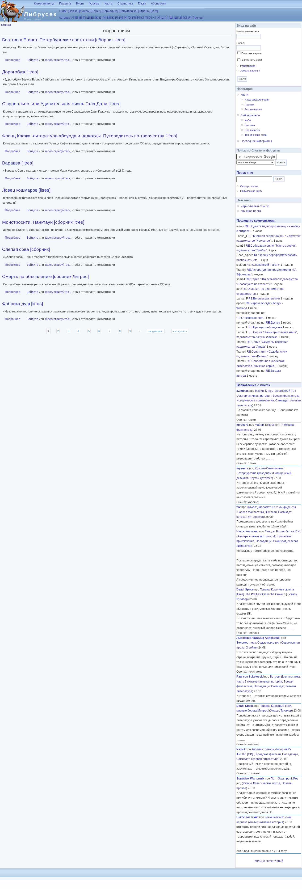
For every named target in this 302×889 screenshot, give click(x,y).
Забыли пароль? (250, 70)
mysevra (242, 424)
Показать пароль (251, 53)
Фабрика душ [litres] (22, 303)
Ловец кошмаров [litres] (26, 190)
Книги (244, 95)
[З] (100, 17)
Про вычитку (252, 130)
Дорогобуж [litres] (20, 71)
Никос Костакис (247, 531)
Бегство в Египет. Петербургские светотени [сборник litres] (63, 39)
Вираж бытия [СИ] (288, 531)
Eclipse (270, 424)
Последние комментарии (256, 220)
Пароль (240, 43)
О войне (251, 647)
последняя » (179, 331)
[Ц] (162, 17)
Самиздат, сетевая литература (257, 759)
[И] (104, 17)
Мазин (259, 390)
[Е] (92, 17)
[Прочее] (197, 17)
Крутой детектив (261, 478)
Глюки (142, 3)
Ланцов (270, 531)
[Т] (146, 17)
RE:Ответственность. (250, 318)
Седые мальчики (268, 642)
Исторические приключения (255, 400)
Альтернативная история (254, 395)
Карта (109, 3)
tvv (238, 507)
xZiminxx (242, 390)
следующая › (156, 331)
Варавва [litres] (17, 162)
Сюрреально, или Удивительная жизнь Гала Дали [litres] (61, 103)
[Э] (180, 17)
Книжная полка (44, 3)
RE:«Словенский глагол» (263, 264)
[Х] (158, 17)
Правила (65, 3)
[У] (150, 17)
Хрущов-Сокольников (269, 468)
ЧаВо (248, 120)
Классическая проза (266, 783)
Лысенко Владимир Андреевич (258, 638)
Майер (259, 424)
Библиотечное (250, 115)
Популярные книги (251, 191)
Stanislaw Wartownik (250, 778)
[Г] (84, 17)
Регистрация (247, 65)
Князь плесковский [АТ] (280, 390)
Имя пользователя (247, 31)
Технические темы (256, 134)
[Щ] (176, 17)
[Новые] (73, 11)
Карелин (257, 749)
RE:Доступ (273, 322)
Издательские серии (257, 99)
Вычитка (250, 125)
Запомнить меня (252, 59)
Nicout (240, 749)
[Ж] (96, 17)
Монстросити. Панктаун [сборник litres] (43, 222)
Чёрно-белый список (254, 206)
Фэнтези (271, 512)
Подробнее (12, 60)
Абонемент (158, 3)
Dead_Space (245, 589)
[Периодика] (110, 11)
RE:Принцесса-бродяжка (265, 327)
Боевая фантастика (286, 395)
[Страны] (144, 11)
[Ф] (154, 17)
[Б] (76, 17)
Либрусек (40, 14)
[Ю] (185, 17)
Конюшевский (274, 817)
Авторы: (64, 17)
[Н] (125, 17)
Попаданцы (264, 541)
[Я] (189, 17)
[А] (72, 17)
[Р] (138, 17)
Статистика (125, 3)
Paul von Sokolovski (250, 676)
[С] (142, 17)
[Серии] (96, 11)
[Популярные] (128, 11)
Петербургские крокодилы (254, 473)
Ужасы (293, 594)
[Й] (109, 17)
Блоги (80, 3)
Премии (249, 104)
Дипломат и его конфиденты (276, 507)
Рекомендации (253, 109)
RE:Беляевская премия (264, 298)
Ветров (275, 676)
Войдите (32, 60)
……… (270, 458)
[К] (112, 17)
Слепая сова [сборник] (26, 249)
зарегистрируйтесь (57, 60)
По (274, 778)
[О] (129, 17)
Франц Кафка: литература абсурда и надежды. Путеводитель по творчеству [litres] (89, 135)
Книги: (63, 11)
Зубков (251, 507)
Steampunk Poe (288, 778)
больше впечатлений (269, 861)
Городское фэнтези (268, 754)
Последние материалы (256, 141)
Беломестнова (246, 642)
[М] (121, 17)
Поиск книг (245, 172)
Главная (6, 24)
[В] (80, 17)
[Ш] (171, 17)
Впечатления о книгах (253, 385)
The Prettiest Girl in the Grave (264, 594)
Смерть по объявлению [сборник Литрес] (45, 276)
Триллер (242, 599)
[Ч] (166, 17)
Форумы (94, 3)
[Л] (116, 17)
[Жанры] (84, 11)
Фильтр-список (249, 186)
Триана (265, 589)
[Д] (88, 17)
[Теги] (154, 11)
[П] (134, 17)
